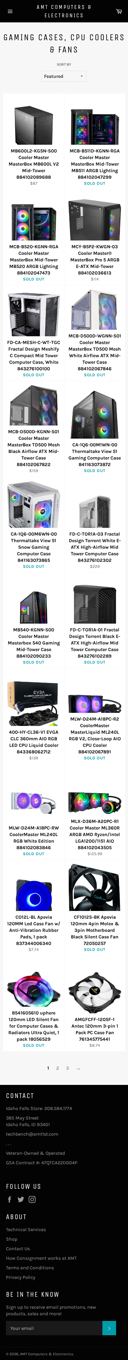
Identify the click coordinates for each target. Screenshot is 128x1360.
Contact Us (18, 1248)
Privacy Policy (20, 1277)
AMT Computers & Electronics (64, 11)
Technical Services (26, 1229)
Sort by (64, 64)
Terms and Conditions (30, 1267)
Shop (11, 1239)
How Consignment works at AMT (41, 1258)
